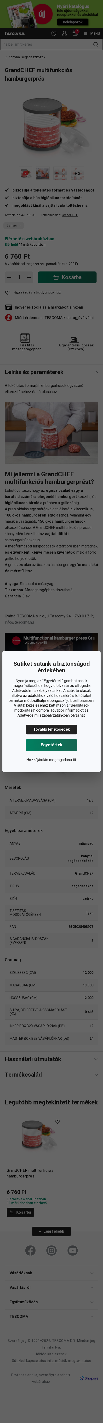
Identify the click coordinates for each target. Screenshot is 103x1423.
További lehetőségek (51, 729)
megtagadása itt (62, 760)
